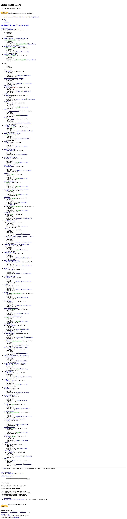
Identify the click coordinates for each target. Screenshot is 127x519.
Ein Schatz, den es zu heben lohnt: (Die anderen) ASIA (16, 189)
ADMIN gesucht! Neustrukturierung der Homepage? (16, 38)
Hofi (17, 202)
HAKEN (6, 442)
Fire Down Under (16, 261)
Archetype (6, 141)
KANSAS (6, 228)
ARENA (6, 109)
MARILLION (7, 212)
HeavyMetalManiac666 (14, 111)
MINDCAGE (7, 300)
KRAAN (6, 387)
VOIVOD (6, 458)
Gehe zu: (4, 479)
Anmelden (6, 22)
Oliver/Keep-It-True (17, 341)
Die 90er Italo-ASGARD (9, 395)
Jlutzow (12, 119)
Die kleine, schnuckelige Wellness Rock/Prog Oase (15, 363)
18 (22, 29)
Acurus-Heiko (9, 71)
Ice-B (12, 269)
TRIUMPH (6, 292)
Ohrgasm (12, 238)
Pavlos (17, 107)
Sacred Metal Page (16, 17)
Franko (11, 150)
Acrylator (18, 313)
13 (8, 198)
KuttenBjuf (14, 87)
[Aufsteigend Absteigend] (50, 468)
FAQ (5, 19)
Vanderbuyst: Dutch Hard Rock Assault (13, 331)
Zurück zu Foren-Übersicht (7, 476)
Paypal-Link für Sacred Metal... (11, 54)
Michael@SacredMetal (11, 40)
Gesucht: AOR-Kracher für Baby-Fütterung (14, 78)
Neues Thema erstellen (6, 28)
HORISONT (7, 197)
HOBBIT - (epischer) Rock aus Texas (12, 133)
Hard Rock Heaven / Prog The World (30, 17)
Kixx (10, 222)
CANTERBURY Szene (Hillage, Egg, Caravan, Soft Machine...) (19, 236)
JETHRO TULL (7, 379)
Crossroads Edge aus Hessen (10, 157)
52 (9, 341)
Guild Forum (23, 512)
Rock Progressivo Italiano (10, 181)
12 (9, 87)
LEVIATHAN (7, 117)
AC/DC (5, 403)
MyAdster (3, 514)
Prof (12, 103)
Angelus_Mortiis (19, 130)
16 (9, 261)
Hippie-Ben (18, 75)
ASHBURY (6, 101)
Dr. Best (18, 392)
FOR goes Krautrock (8, 371)
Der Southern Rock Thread (10, 220)
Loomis (7, 158)
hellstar (17, 345)
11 (7, 87)
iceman (17, 297)
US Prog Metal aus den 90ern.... (11, 308)
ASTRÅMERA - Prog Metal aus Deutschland (14, 419)
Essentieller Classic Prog (9, 125)
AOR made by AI (8, 70)
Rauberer (9, 372)
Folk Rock (6, 93)
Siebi (10, 349)
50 (6, 341)
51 (8, 341)
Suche (5, 20)
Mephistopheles (9, 166)
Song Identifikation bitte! (9, 252)
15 (8, 261)
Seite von (10, 29)
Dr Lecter (18, 408)
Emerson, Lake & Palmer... (10, 276)
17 (6, 364)
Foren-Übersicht (7, 17)
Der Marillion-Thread (9, 411)
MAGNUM (6, 435)
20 (9, 309)
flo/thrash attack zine (10, 357)
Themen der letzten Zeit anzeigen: (14, 468)
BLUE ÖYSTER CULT (9, 427)
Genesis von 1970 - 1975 (9, 205)
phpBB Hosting (13, 512)
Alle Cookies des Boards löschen (17, 499)
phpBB (8, 515)
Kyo (10, 444)
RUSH (5, 268)
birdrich (10, 301)
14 (9, 198)
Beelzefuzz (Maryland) (9, 450)
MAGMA (6, 284)
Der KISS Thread (8, 339)
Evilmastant (18, 234)
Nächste (4, 468)
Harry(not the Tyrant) (21, 99)
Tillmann (18, 51)
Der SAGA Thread (8, 324)
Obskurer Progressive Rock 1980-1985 (13, 316)
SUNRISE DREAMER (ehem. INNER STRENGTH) (16, 244)
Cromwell (11, 452)
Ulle (8, 142)
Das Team (6, 499)
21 (9, 333)
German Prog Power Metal (10, 149)
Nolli (17, 154)
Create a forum (4, 512)
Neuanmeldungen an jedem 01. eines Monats (14, 46)
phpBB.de (16, 517)
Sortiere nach (32, 468)
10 (6, 87)
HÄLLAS (6, 173)
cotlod (17, 440)
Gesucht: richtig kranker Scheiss (11, 260)
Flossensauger (19, 218)
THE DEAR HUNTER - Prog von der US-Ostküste (16, 347)
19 (8, 309)
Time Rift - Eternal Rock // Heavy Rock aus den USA (16, 355)
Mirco (17, 146)
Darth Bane (18, 138)
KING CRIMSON (8, 86)
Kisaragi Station (7, 165)
